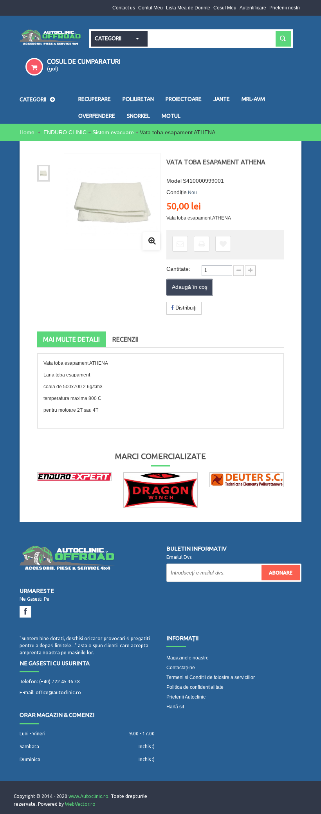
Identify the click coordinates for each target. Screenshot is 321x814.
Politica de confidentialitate (195, 687)
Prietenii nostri (284, 8)
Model (174, 181)
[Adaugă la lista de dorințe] (223, 244)
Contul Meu (150, 8)
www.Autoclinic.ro (88, 796)
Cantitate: (178, 269)
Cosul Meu (224, 8)
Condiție (176, 192)
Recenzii (125, 339)
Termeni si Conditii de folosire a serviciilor (210, 677)
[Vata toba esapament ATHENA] (43, 173)
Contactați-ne (180, 667)
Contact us (123, 8)
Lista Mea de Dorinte (188, 8)
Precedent (47, 158)
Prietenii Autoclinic (186, 697)
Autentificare (253, 8)
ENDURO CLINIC (65, 132)
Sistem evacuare (113, 132)
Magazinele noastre (187, 658)
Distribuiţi (185, 308)
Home (28, 132)
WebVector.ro (80, 804)
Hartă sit (175, 707)
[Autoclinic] (50, 37)
